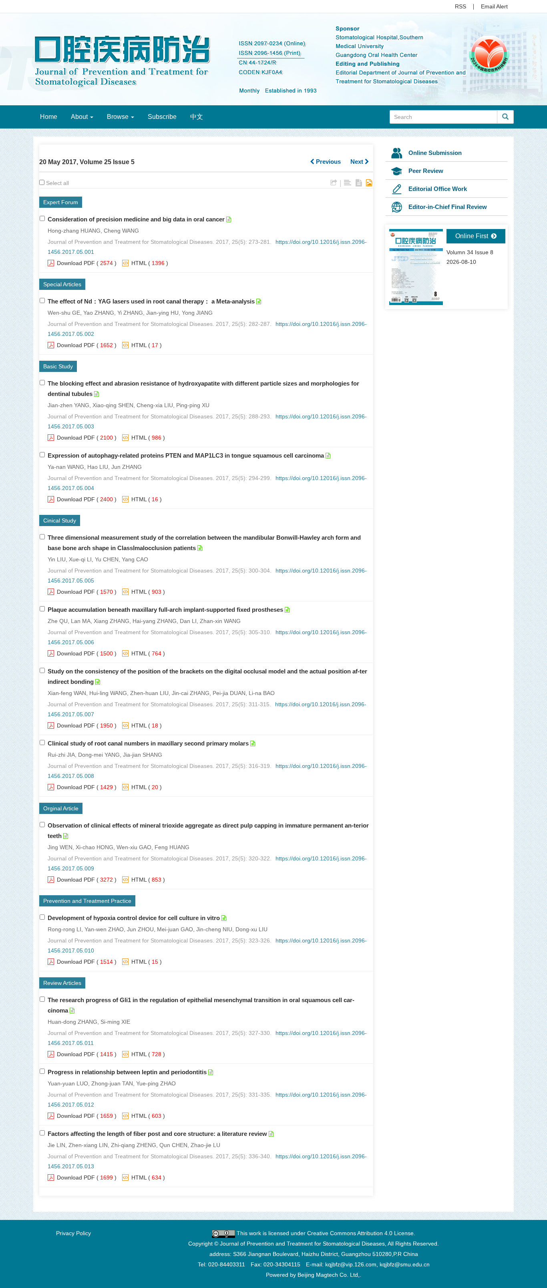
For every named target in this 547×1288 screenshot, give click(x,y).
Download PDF (76, 263)
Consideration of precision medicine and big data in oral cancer (136, 219)
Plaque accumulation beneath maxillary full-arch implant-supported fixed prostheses (165, 609)
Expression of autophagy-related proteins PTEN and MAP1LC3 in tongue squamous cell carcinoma (186, 455)
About (80, 116)
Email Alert (494, 6)
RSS (460, 6)
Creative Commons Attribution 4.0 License (360, 1233)
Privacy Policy (73, 1233)
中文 (196, 116)
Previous (327, 161)
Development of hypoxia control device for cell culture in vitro (134, 917)
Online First (472, 236)
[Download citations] (333, 183)
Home (48, 116)
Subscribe (162, 116)
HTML (139, 263)
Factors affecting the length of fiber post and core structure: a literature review (157, 1133)
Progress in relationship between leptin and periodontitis (127, 1072)
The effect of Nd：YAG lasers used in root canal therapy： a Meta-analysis (151, 301)
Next (357, 161)
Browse (118, 116)
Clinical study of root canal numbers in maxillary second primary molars (148, 743)
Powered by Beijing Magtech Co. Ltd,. (313, 1275)
